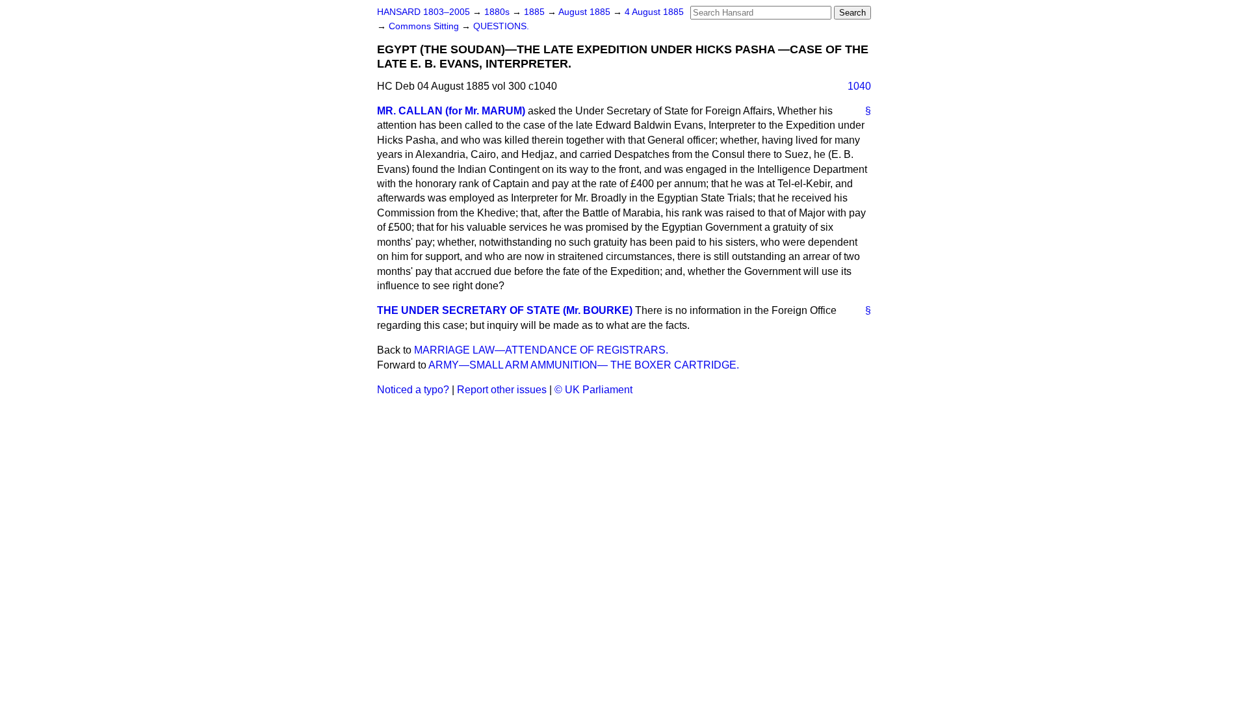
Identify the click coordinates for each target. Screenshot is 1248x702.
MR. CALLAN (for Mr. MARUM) (451, 110)
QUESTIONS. (501, 26)
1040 (859, 86)
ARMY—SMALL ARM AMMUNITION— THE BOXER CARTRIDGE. (583, 364)
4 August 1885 (654, 12)
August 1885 (585, 12)
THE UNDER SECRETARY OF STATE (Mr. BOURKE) (504, 310)
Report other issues (502, 389)
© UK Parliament (593, 389)
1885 (535, 12)
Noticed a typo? (413, 389)
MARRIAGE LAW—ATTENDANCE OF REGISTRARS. (541, 350)
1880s (498, 12)
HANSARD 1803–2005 (423, 12)
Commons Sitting (425, 26)
